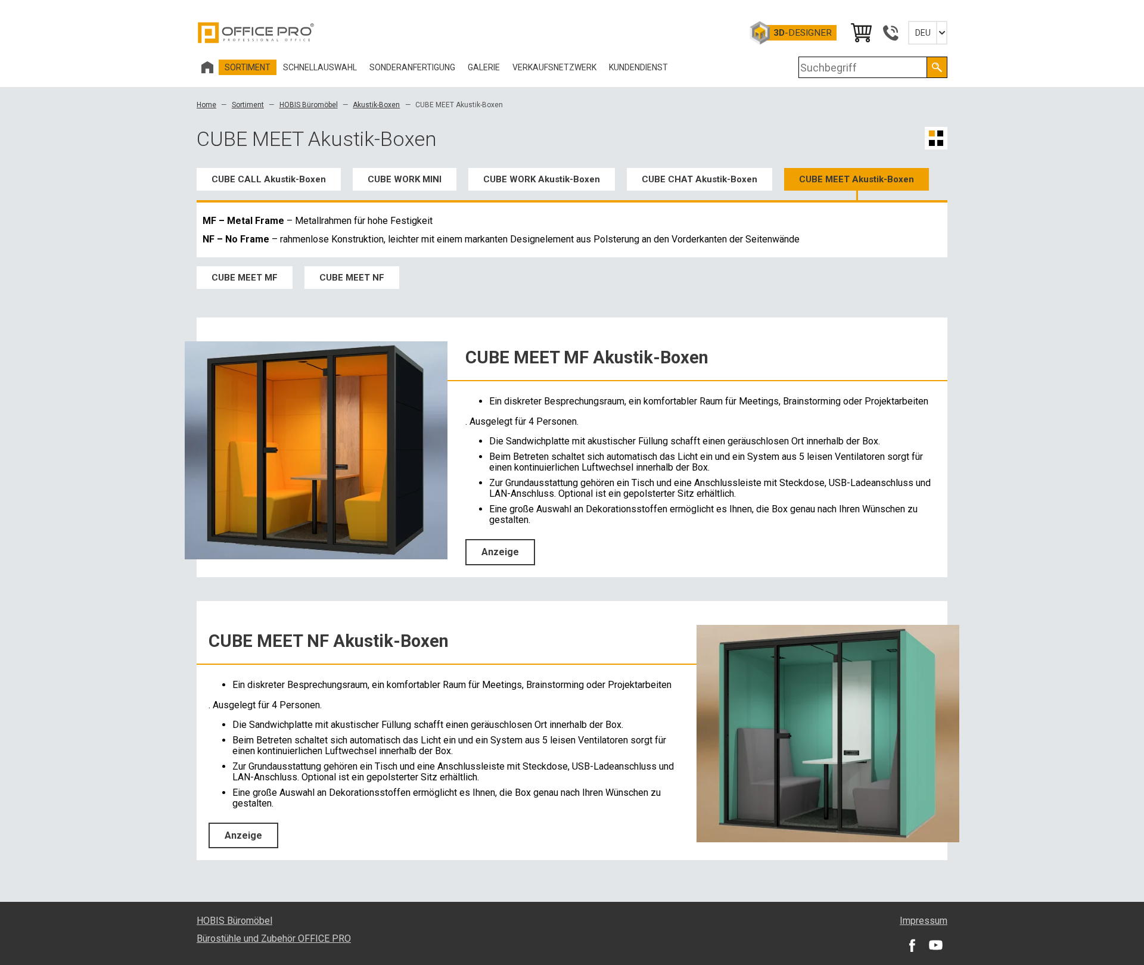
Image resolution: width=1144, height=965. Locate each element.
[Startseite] (207, 67)
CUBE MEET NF (351, 277)
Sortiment (248, 105)
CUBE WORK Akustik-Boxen (541, 179)
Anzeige (500, 552)
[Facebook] (912, 945)
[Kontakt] (890, 33)
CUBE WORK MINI (405, 179)
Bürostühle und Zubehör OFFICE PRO (274, 938)
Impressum (923, 920)
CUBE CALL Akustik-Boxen (269, 179)
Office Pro (256, 33)
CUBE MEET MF (245, 277)
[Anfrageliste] (860, 33)
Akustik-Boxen (376, 105)
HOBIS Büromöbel (308, 105)
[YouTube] (935, 945)
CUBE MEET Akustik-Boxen (856, 179)
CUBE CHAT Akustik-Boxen (699, 179)
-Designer (802, 32)
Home (206, 105)
